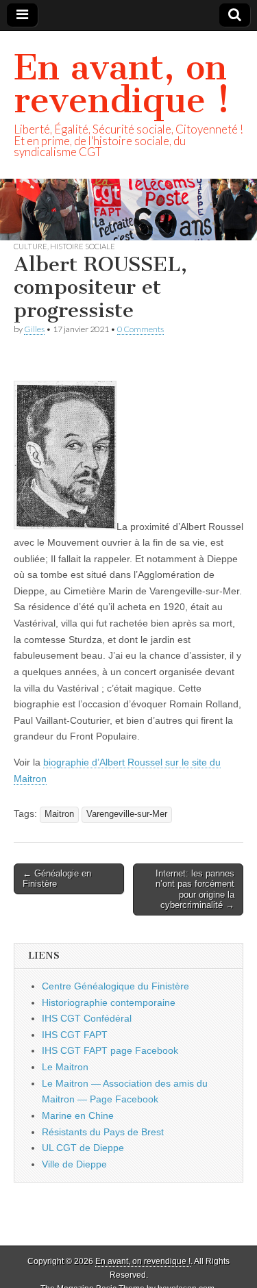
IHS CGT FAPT (75, 1034)
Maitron (59, 814)
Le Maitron (65, 1066)
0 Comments (140, 329)
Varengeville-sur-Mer (126, 814)
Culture (30, 246)
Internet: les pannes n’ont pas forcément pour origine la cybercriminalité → (195, 889)
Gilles (34, 329)
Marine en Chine (78, 1115)
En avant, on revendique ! (122, 84)
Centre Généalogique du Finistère (115, 986)
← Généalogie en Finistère (57, 878)
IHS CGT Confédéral (87, 1018)
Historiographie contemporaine (108, 1002)
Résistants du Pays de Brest (103, 1131)
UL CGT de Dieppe (83, 1147)
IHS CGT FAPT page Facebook (110, 1050)
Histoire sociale (82, 246)
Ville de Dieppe (74, 1164)
